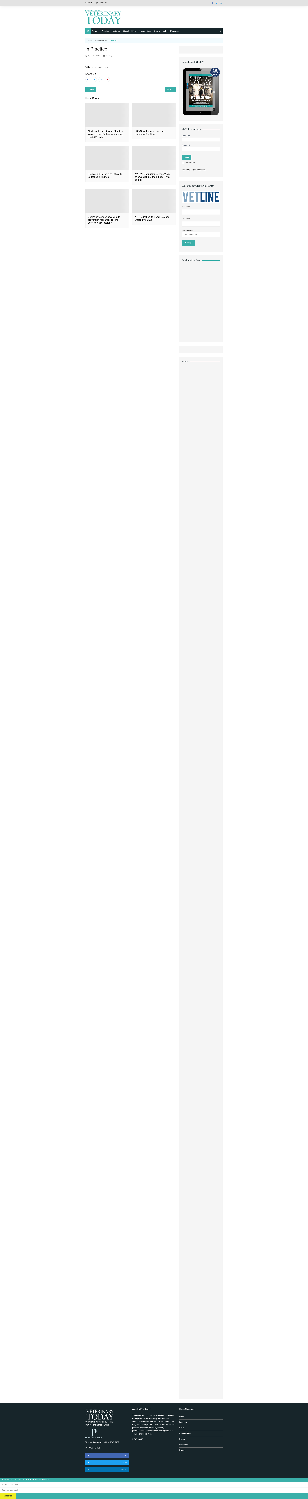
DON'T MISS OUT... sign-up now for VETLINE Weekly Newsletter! (25, 1479)
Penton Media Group (100, 1425)
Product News (145, 31)
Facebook (212, 3)
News (94, 31)
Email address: (187, 230)
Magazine (174, 31)
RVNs (134, 31)
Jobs (165, 31)
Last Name (186, 218)
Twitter (216, 3)
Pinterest (107, 79)
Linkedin (221, 3)
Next (169, 89)
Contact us (104, 3)
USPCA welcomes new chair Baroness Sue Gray (150, 133)
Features (116, 31)
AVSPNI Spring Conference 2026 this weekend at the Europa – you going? (152, 177)
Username (186, 136)
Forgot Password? (198, 170)
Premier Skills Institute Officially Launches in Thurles (105, 175)
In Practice (104, 31)
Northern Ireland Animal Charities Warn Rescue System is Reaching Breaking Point (105, 134)
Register (88, 3)
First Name (186, 207)
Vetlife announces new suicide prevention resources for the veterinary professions (104, 220)
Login (96, 3)
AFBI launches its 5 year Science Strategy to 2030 (152, 218)
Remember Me (189, 163)
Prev (92, 89)
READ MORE (137, 1439)
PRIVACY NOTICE (92, 1448)
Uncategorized (111, 56)
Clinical (126, 31)
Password (186, 145)
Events (157, 31)
